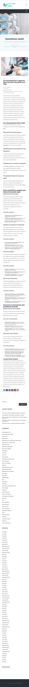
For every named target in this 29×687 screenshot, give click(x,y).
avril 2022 (4, 637)
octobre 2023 (5, 600)
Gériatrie (4, 465)
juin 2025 (4, 558)
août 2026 (4, 532)
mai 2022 (4, 635)
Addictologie (5, 438)
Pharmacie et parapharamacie (9, 485)
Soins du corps (5, 506)
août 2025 (4, 554)
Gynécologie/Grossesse (7, 467)
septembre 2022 (6, 626)
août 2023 (4, 604)
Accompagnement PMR (7, 434)
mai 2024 (4, 585)
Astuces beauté (5, 444)
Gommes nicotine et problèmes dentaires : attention (13, 413)
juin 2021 (4, 657)
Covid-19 (4, 454)
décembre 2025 (5, 546)
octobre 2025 (5, 550)
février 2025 (5, 567)
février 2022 (5, 641)
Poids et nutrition (6, 492)
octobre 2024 (5, 575)
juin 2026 (4, 534)
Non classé (4, 475)
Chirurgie (4, 452)
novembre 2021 (5, 647)
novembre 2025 (5, 548)
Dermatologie (5, 457)
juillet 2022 (4, 631)
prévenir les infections (8, 229)
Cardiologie (4, 450)
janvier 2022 (5, 643)
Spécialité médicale (6, 510)
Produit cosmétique (6, 494)
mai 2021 (4, 659)
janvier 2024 (5, 593)
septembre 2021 (6, 651)
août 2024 (4, 579)
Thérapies (4, 516)
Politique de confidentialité (17, 683)
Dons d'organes (5, 461)
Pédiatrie (4, 483)
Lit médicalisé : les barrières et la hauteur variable (13, 415)
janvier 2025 (5, 569)
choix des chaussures (9, 281)
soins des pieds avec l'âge (8, 92)
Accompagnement (6, 432)
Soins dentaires (5, 504)
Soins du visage (5, 508)
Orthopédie (4, 481)
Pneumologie (5, 487)
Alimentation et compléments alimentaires (11, 440)
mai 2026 (4, 536)
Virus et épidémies (6, 523)
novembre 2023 (5, 598)
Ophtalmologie (5, 477)
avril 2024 (4, 587)
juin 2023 (4, 608)
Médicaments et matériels (8, 471)
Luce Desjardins (7, 87)
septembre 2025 (6, 552)
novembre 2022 (5, 622)
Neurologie (4, 473)
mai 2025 (4, 560)
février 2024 (5, 591)
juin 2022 (4, 633)
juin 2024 (4, 583)
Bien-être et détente (6, 448)
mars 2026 (4, 540)
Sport (3, 512)
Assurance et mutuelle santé (8, 442)
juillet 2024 (4, 581)
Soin (4, 78)
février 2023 (5, 616)
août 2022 (4, 628)
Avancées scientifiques (7, 446)
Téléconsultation (6, 514)
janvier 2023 (5, 618)
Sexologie (4, 498)
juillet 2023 (4, 606)
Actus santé (4, 436)
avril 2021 (4, 661)
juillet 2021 (4, 655)
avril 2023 (4, 612)
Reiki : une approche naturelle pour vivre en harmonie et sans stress (14, 418)
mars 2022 (4, 639)
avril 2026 (4, 538)
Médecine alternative (6, 469)
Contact (9, 683)
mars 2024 (4, 589)
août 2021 (4, 653)
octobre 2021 (5, 649)
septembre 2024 (6, 577)
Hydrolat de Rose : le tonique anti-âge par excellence (13, 423)
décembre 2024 (5, 571)
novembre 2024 (5, 573)
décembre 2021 (5, 645)
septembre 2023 (6, 602)
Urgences (4, 520)
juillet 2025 (4, 556)
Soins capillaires (5, 502)
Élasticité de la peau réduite (10, 91)
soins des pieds (19, 91)
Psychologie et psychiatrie (8, 496)
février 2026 (5, 542)
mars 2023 (4, 614)
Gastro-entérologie (6, 463)
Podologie (4, 490)
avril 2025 (4, 562)
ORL (3, 479)
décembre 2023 (5, 595)
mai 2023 (4, 610)
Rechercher (4, 401)
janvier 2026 (5, 544)
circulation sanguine (8, 166)
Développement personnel (8, 459)
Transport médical (6, 518)
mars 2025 (4, 565)
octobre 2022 (5, 624)
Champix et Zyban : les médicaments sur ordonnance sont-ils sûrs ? (14, 421)
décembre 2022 (5, 620)
